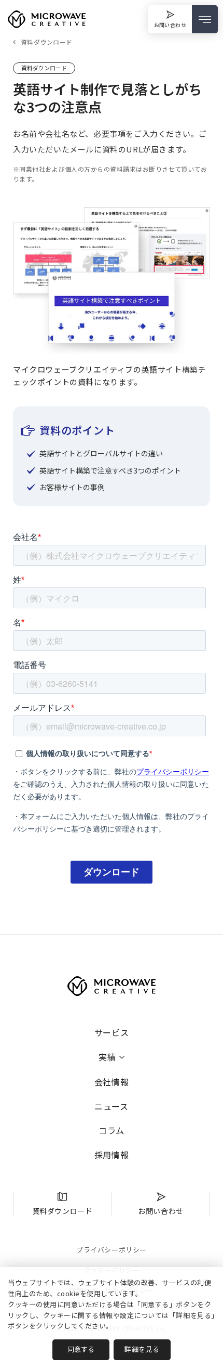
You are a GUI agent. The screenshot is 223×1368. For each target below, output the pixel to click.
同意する (80, 1349)
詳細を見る (142, 1349)
